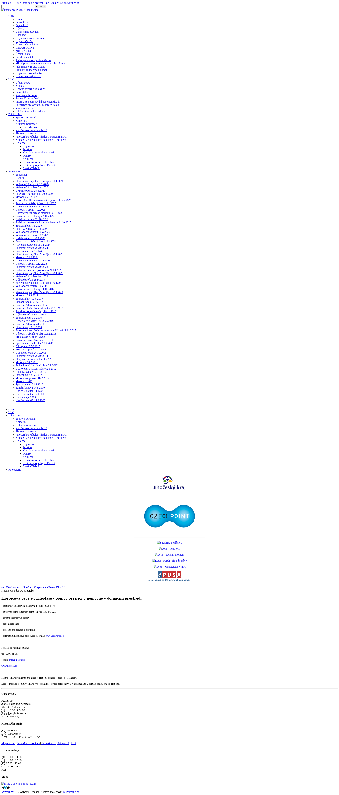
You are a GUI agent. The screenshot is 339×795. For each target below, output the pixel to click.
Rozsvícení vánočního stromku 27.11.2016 (39, 308)
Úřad (11, 79)
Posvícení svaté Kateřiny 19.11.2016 (36, 311)
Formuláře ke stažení (27, 98)
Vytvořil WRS (9, 791)
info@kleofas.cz (17, 660)
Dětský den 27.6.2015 (28, 346)
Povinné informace (26, 95)
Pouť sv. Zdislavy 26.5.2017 (31, 304)
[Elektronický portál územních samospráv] (169, 581)
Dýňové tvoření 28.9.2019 (30, 279)
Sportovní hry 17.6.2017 (29, 298)
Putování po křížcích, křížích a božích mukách (41, 136)
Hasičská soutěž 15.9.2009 (30, 393)
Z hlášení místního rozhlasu (31, 111)
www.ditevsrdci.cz (55, 636)
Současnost (22, 174)
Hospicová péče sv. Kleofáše (39, 161)
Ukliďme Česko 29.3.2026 (30, 190)
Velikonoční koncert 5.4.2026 (32, 184)
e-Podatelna (22, 92)
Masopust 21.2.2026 (27, 196)
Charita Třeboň (31, 168)
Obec (11, 15)
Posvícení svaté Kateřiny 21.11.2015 (36, 339)
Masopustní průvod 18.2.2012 (32, 378)
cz (2, 587)
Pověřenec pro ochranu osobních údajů (37, 104)
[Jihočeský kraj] (169, 490)
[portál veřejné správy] (169, 560)
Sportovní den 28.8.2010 (29, 384)
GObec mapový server (28, 76)
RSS (73, 743)
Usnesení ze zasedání (27, 31)
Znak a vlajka (23, 50)
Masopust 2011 (24, 381)
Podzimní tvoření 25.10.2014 (32, 355)
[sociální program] (169, 554)
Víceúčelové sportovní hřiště (31, 130)
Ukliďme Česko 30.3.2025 (30, 238)
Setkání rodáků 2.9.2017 (29, 301)
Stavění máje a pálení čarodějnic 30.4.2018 (39, 292)
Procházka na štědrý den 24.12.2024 (36, 241)
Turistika (27, 149)
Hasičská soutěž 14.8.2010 (30, 390)
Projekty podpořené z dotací (31, 69)
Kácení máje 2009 (26, 397)
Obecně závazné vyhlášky (30, 88)
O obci (19, 18)
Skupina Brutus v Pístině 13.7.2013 (35, 359)
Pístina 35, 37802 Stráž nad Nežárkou (22, 2)
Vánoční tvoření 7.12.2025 (31, 209)
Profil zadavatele (25, 57)
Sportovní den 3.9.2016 (29, 317)
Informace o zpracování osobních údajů (38, 101)
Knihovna (21, 120)
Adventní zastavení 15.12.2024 (33, 244)
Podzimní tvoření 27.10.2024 (32, 247)
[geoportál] (169, 548)
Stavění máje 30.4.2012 (29, 374)
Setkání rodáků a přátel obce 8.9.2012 (37, 365)
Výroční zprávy (24, 107)
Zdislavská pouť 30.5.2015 (31, 349)
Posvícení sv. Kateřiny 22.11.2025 (35, 216)
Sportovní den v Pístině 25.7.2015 (34, 343)
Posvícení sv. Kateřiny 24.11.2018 (35, 289)
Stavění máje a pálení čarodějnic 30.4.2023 (39, 273)
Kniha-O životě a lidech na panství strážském (41, 139)
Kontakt (20, 85)
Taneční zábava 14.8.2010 (30, 387)
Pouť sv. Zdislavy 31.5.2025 (31, 228)
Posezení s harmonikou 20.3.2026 (34, 193)
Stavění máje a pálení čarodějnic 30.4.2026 (39, 181)
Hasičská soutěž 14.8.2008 (30, 400)
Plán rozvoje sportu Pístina (30, 66)
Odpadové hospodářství (29, 73)
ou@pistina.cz (71, 2)
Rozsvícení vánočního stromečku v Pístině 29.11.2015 (46, 330)
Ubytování (28, 146)
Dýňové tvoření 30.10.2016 (31, 314)
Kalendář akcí (30, 127)
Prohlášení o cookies (28, 743)
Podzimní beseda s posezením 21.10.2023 (39, 270)
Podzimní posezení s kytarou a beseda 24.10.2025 (43, 222)
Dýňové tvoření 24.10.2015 (31, 352)
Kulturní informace (26, 123)
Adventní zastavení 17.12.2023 (33, 260)
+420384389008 (53, 2)
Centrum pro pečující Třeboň (39, 165)
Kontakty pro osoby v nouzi (38, 152)
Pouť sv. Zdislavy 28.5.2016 (31, 324)
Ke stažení (28, 158)
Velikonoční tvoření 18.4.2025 (32, 235)
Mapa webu (8, 743)
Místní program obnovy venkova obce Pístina (41, 63)
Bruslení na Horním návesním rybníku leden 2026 (43, 200)
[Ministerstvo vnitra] (170, 566)
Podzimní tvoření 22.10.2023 (32, 266)
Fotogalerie (14, 171)
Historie (20, 177)
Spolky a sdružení (25, 117)
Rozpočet (21, 34)
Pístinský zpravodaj (26, 133)
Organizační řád (24, 41)
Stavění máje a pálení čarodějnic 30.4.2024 (39, 254)
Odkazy (27, 155)
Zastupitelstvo (23, 22)
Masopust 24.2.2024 (27, 257)
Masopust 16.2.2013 (27, 362)
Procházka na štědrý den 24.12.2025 (36, 203)
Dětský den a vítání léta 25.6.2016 (35, 320)
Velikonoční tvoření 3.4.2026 (32, 187)
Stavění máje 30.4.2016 (29, 327)
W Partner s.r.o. (71, 791)
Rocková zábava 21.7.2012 (31, 371)
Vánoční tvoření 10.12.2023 (31, 263)
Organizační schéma (27, 44)
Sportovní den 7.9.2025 (29, 225)
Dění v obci (15, 114)
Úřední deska (23, 82)
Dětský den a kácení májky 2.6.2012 (36, 368)
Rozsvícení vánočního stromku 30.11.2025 (39, 212)
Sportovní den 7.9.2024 (29, 250)
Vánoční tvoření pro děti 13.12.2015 (36, 333)
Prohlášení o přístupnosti (55, 743)
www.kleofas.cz (9, 666)
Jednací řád (22, 25)
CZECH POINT (25, 47)
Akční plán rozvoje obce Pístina (33, 60)
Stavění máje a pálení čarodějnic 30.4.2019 (39, 282)
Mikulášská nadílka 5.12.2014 (32, 336)
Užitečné (20, 142)
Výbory (20, 28)
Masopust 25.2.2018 (27, 295)
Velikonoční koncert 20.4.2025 (33, 231)
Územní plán (23, 53)
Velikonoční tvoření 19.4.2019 (32, 285)
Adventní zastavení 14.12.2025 (33, 206)
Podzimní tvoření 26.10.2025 (32, 219)
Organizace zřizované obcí (30, 38)
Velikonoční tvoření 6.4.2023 (32, 276)
